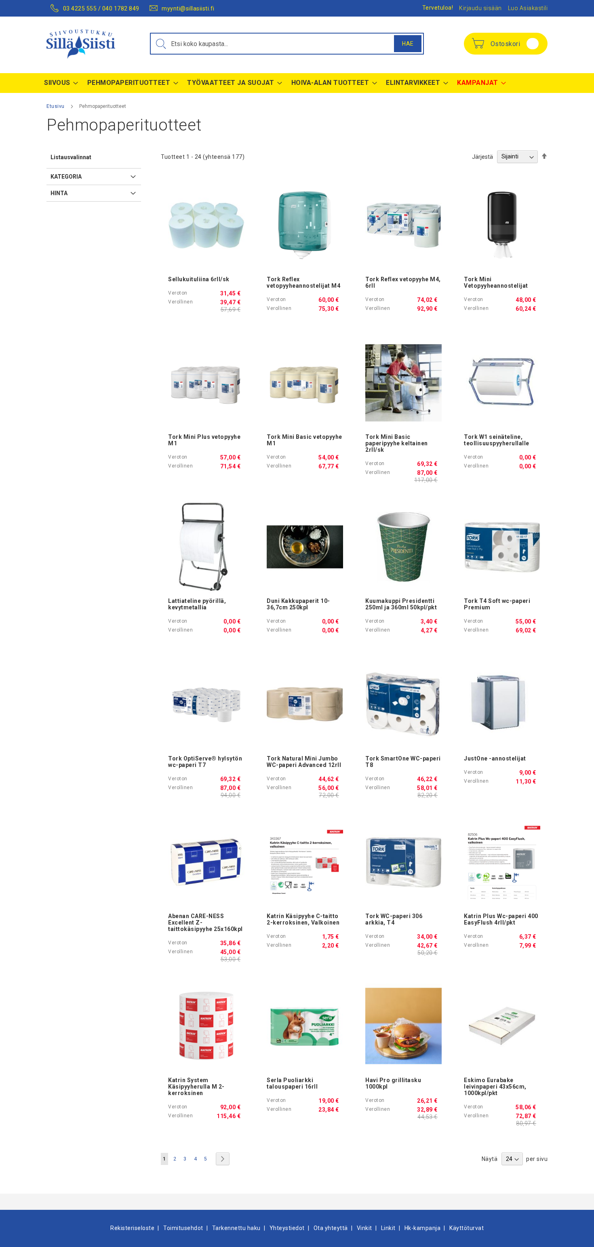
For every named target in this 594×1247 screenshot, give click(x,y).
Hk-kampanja (422, 1228)
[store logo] (80, 44)
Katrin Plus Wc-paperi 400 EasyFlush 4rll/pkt (501, 919)
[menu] (297, 83)
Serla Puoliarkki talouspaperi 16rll (292, 1083)
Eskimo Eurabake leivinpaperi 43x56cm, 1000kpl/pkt (495, 1086)
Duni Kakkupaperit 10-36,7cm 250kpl (298, 604)
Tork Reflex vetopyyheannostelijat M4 (303, 282)
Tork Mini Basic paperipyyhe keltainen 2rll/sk (396, 443)
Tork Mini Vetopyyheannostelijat (496, 282)
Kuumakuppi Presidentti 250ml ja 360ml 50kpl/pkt (401, 604)
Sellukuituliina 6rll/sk (199, 279)
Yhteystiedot (287, 1228)
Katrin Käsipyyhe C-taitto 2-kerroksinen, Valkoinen (303, 919)
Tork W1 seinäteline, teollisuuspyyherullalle (496, 440)
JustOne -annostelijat (495, 758)
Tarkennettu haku (236, 1228)
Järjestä (482, 156)
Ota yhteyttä (331, 1228)
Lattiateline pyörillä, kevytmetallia (197, 604)
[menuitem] (58, 82)
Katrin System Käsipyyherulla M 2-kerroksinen (196, 1086)
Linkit (388, 1228)
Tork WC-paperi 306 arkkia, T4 (393, 919)
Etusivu (56, 106)
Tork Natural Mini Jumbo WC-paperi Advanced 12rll (304, 761)
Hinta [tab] (59, 193)
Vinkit (364, 1228)
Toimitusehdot (183, 1228)
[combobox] (287, 44)
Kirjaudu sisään (480, 8)
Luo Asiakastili (528, 8)
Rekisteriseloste (132, 1228)
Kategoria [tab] (66, 176)
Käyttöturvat (466, 1228)
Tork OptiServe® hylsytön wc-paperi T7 (205, 761)
